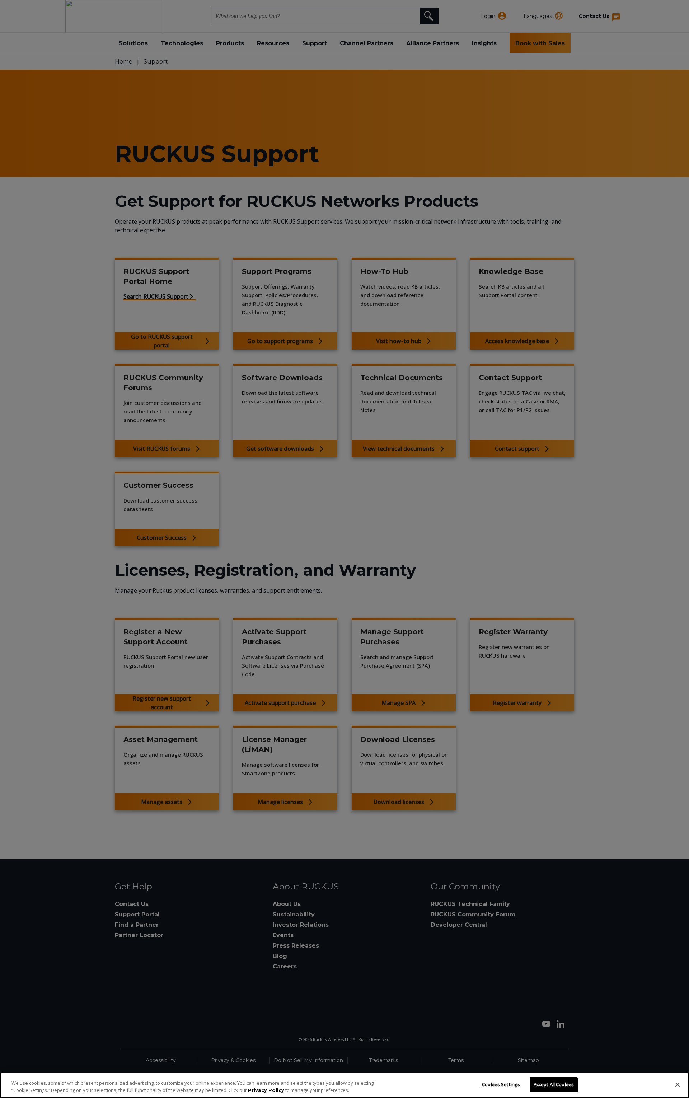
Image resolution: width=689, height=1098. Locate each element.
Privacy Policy (266, 1090)
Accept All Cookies (554, 1084)
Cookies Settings (501, 1084)
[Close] (677, 1084)
